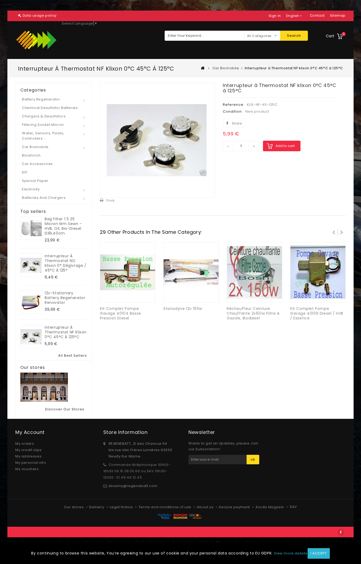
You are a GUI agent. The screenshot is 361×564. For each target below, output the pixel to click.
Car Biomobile (35, 146)
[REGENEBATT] (36, 40)
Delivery (97, 507)
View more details (291, 553)
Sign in (275, 15)
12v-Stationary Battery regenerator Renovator (65, 298)
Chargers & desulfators (44, 116)
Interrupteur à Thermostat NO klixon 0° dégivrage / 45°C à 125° (65, 263)
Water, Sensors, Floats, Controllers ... (43, 136)
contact (317, 15)
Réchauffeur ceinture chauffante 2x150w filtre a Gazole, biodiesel (253, 313)
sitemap (338, 15)
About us (205, 507)
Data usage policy (40, 15)
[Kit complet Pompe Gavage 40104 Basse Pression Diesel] (127, 271)
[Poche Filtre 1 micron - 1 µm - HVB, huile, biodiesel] (31, 228)
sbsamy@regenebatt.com (133, 485)
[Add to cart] (122, 295)
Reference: (233, 104)
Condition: (233, 111)
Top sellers (33, 211)
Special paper (35, 180)
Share (236, 123)
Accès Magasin (270, 507)
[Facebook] (340, 532)
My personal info (30, 462)
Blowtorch (31, 155)
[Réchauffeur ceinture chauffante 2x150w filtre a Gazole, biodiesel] (254, 271)
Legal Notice (122, 507)
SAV (293, 506)
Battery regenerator (41, 99)
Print (111, 200)
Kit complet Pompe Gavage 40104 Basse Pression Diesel (120, 313)
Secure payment (235, 507)
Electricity (31, 189)
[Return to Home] (203, 68)
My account (30, 432)
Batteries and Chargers (44, 197)
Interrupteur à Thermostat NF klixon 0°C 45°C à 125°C (66, 332)
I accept (319, 553)
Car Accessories (37, 163)
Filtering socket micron (43, 124)
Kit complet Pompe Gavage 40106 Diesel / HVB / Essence (316, 313)
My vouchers (27, 468)
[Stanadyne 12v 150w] (191, 271)
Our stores (32, 367)
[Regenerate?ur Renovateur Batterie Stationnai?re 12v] (31, 302)
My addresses (28, 456)
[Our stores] (53, 387)
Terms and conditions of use (165, 507)
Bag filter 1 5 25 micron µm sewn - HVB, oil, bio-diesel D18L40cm (63, 226)
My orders (24, 443)
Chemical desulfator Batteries (50, 107)
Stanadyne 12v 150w (182, 308)
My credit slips (28, 449)
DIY (24, 172)
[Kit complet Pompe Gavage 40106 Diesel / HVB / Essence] (317, 271)
